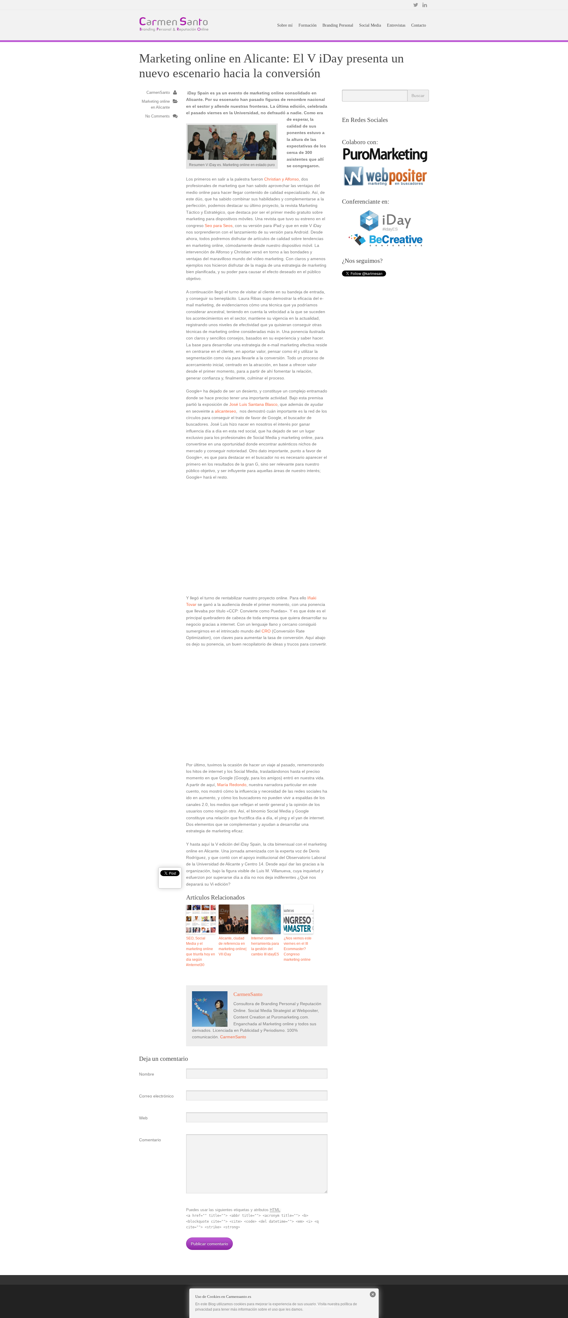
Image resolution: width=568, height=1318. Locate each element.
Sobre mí (285, 25)
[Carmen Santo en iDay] (385, 230)
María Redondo (231, 784)
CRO (266, 631)
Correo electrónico (156, 1096)
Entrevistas (396, 25)
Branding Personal (337, 25)
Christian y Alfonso (281, 179)
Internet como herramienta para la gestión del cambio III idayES (265, 946)
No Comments (157, 116)
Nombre (146, 1074)
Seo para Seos (219, 225)
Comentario (150, 1139)
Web (143, 1118)
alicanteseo (225, 411)
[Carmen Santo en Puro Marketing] (385, 161)
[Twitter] (415, 5)
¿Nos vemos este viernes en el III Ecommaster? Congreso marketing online (298, 949)
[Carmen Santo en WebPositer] (385, 185)
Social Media (370, 25)
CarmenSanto (158, 93)
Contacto (418, 25)
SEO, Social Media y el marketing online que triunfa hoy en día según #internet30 (200, 951)
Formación (307, 25)
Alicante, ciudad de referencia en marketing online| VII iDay (232, 946)
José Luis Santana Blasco (253, 404)
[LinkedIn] (424, 5)
